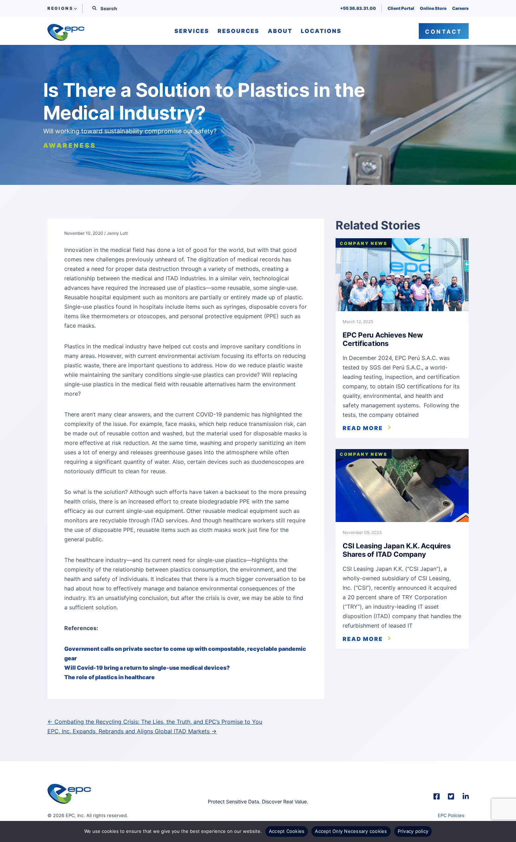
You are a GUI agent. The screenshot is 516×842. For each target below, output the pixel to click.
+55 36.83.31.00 (358, 8)
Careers (460, 8)
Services (191, 31)
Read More (363, 428)
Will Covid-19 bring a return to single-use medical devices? (147, 667)
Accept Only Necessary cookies (351, 831)
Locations (321, 31)
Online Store (433, 8)
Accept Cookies (287, 831)
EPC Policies (451, 815)
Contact (443, 31)
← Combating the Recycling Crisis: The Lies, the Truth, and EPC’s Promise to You (154, 721)
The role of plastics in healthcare (109, 677)
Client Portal (401, 8)
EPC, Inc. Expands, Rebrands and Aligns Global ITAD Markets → (132, 731)
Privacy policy (413, 831)
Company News (364, 243)
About (280, 31)
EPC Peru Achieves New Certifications (383, 339)
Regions (60, 8)
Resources (238, 31)
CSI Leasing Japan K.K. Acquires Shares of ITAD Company (396, 550)
